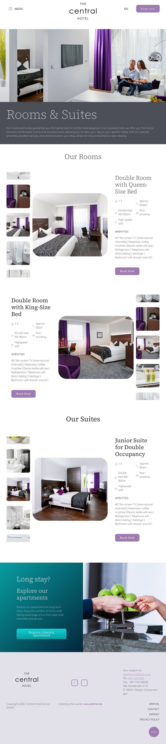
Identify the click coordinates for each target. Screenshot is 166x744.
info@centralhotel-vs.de (137, 674)
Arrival (154, 704)
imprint (154, 714)
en (126, 9)
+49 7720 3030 (135, 678)
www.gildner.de (92, 704)
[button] (18, 196)
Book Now (127, 271)
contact (154, 709)
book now (148, 8)
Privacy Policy (150, 719)
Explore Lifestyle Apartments (41, 634)
